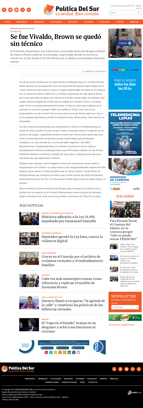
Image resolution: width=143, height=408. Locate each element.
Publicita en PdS (69, 382)
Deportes (73, 22)
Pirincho (134, 22)
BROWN (89, 71)
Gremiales (39, 22)
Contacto (93, 382)
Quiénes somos (52, 382)
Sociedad (88, 22)
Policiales (105, 22)
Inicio (7, 22)
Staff (82, 382)
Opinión (120, 22)
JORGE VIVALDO (100, 71)
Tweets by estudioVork (121, 324)
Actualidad (56, 22)
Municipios (22, 22)
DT (93, 71)
